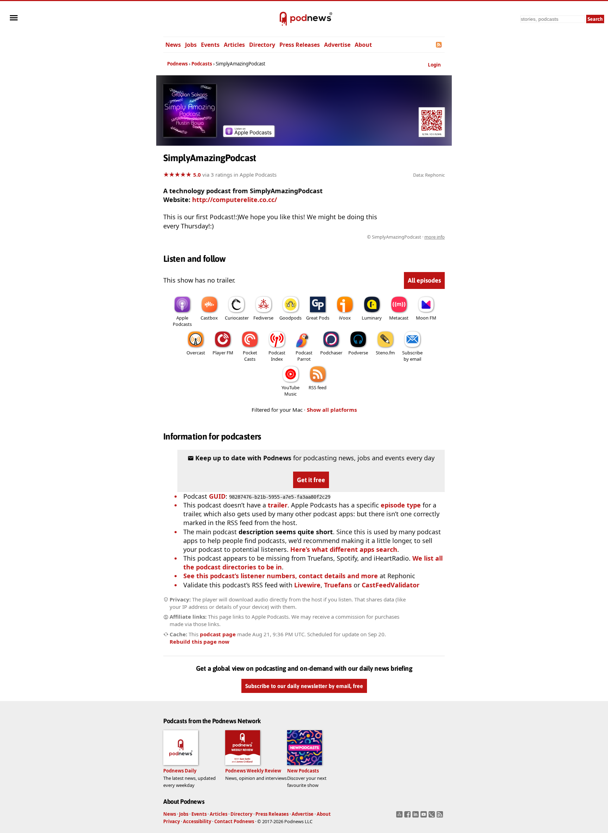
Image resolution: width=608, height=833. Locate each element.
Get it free (311, 480)
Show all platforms (332, 409)
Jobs (191, 45)
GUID (217, 496)
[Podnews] (283, 19)
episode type (401, 505)
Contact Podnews (234, 821)
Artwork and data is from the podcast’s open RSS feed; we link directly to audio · (333, 237)
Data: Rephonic (429, 175)
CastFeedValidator (390, 585)
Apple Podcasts (182, 321)
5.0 (197, 174)
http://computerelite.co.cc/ (234, 199)
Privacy (171, 821)
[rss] (441, 816)
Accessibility (197, 821)
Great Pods (317, 318)
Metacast (398, 318)
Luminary (372, 318)
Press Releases (299, 45)
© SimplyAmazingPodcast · (406, 237)
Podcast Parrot (304, 355)
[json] (433, 816)
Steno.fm (385, 352)
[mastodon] (400, 816)
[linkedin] (416, 816)
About (363, 45)
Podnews (177, 64)
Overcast (195, 352)
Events (210, 45)
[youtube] (424, 816)
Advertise (337, 45)
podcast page (218, 634)
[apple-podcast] (248, 134)
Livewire (307, 585)
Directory (262, 45)
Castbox (209, 318)
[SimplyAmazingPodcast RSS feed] (439, 44)
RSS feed (318, 387)
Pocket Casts (250, 355)
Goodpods (290, 318)
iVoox (345, 318)
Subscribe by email (412, 355)
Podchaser (331, 352)
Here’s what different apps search (343, 549)
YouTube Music (290, 390)
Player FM (223, 352)
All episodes (424, 280)
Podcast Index (276, 355)
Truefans (338, 585)
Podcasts (201, 64)
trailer (277, 505)
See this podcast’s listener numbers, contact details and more (280, 576)
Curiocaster (237, 318)
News (173, 45)
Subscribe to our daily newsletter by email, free (304, 686)
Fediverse (263, 318)
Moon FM (426, 318)
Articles (234, 45)
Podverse (358, 352)
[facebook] (408, 816)
